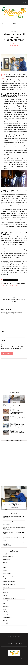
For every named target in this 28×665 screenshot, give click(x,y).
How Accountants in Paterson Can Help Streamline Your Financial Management (17, 426)
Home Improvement (14, 507)
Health (4, 578)
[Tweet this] (13, 45)
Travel (4, 614)
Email (2, 336)
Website (3, 340)
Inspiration (5, 587)
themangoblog (10, 43)
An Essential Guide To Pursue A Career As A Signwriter (13, 538)
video (4, 620)
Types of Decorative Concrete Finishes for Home (13, 533)
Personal (5, 601)
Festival (4, 567)
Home (9, 636)
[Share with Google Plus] (15, 45)
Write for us (16, 636)
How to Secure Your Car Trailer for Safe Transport (17, 432)
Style (20, 43)
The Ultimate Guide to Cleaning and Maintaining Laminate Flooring (16, 412)
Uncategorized (6, 617)
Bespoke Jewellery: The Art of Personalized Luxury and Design (13, 522)
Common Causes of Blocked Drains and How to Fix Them (14, 505)
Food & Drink (6, 573)
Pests (4, 603)
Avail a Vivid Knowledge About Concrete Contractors (17, 418)
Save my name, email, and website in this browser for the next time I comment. (12, 347)
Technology (6, 612)
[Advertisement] (14, 374)
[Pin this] (17, 45)
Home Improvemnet (8, 584)
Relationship (6, 606)
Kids (4, 590)
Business (4, 519)
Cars (4, 562)
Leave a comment (20, 283)
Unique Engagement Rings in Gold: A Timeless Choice (14, 527)
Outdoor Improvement (8, 598)
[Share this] (11, 45)
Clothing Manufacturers (10, 279)
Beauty (4, 554)
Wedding (5, 623)
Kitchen (4, 592)
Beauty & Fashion (6, 524)
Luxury (4, 595)
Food (4, 570)
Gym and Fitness (7, 576)
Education (5, 565)
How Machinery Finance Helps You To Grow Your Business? (13, 517)
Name (2, 331)
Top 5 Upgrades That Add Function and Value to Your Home (14, 543)
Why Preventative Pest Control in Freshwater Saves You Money (14, 406)
